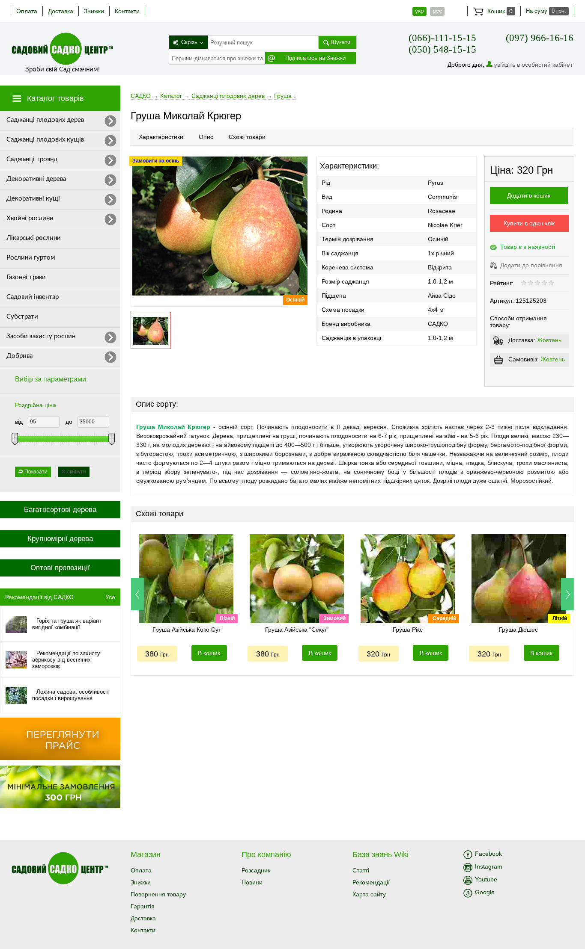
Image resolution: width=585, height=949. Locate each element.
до (69, 421)
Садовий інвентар (32, 297)
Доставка (60, 11)
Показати (36, 472)
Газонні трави (26, 277)
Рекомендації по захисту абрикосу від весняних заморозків (66, 659)
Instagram (488, 866)
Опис (206, 136)
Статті (360, 870)
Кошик (499, 11)
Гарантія (143, 906)
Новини (252, 882)
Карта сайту (369, 894)
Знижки (94, 11)
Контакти (127, 11)
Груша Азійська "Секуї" (296, 629)
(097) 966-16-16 (539, 38)
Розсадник (256, 870)
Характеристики (161, 136)
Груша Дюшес (518, 629)
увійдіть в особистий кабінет (533, 64)
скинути (76, 472)
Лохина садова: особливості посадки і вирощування (71, 695)
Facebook (488, 853)
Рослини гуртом (30, 257)
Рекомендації (371, 882)
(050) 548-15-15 (442, 49)
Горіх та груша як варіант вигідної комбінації (66, 624)
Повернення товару (158, 894)
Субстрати (22, 316)
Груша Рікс (408, 629)
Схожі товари (247, 136)
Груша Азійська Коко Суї (186, 629)
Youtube (486, 879)
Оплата (26, 11)
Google (485, 892)
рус (437, 10)
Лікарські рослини (33, 238)
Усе (110, 597)
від (19, 421)
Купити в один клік (529, 223)
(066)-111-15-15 (442, 38)
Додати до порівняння (530, 265)
